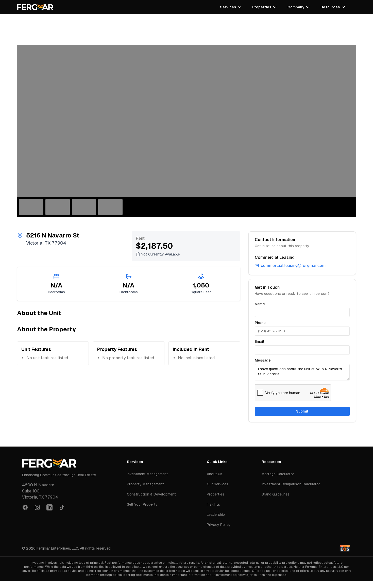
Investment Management (147, 474)
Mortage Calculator (278, 474)
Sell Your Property (142, 504)
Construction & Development (151, 494)
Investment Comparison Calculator (291, 484)
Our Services (217, 484)
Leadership (216, 514)
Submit (302, 411)
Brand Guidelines (276, 494)
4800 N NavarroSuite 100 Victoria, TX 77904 (40, 491)
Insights (213, 504)
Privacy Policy (219, 525)
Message (263, 360)
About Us (214, 474)
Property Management (145, 484)
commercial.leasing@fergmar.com (293, 265)
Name (260, 304)
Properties (215, 494)
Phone (260, 322)
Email (259, 341)
